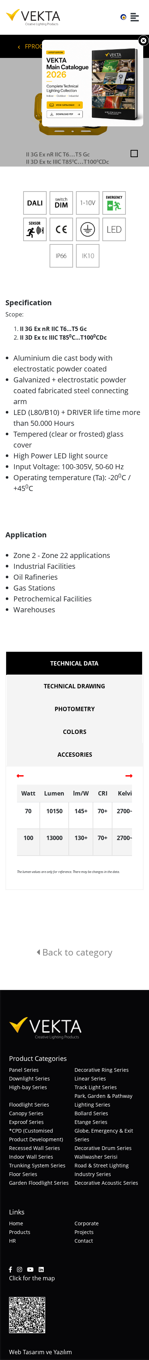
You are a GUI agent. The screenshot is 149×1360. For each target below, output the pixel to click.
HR (12, 1240)
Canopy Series (26, 1113)
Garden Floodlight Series (39, 1182)
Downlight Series (29, 1078)
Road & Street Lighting (101, 1165)
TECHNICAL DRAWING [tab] (74, 686)
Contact (83, 1240)
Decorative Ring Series (101, 1069)
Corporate (86, 1223)
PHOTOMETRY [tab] (75, 709)
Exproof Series (26, 1121)
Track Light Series (95, 1087)
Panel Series (24, 1069)
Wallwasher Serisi (96, 1156)
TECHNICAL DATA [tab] (74, 663)
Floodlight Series (29, 1104)
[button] (11, 112)
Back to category (76, 952)
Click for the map (32, 1278)
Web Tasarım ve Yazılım (40, 1352)
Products (19, 1232)
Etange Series (90, 1121)
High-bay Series (28, 1087)
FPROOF (35, 46)
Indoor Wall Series (31, 1156)
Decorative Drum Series (103, 1148)
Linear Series (90, 1078)
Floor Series (23, 1174)
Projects (84, 1232)
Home (16, 1223)
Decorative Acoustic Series (106, 1182)
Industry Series (92, 1174)
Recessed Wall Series (34, 1148)
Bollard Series (91, 1113)
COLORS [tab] (74, 732)
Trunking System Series (37, 1165)
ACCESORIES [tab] (75, 755)
